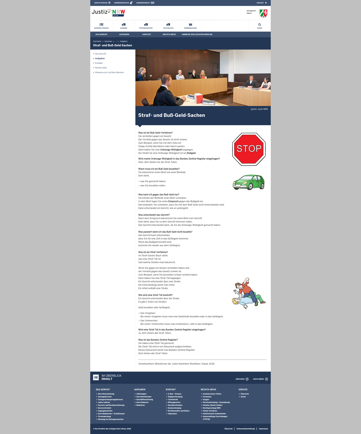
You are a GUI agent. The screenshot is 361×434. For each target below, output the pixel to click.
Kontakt (260, 3)
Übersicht (245, 394)
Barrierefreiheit (143, 3)
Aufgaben (124, 34)
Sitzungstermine (105, 397)
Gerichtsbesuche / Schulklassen (111, 414)
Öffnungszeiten (146, 28)
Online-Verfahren (210, 411)
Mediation (140, 405)
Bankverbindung (174, 408)
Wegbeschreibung (175, 397)
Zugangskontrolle (105, 411)
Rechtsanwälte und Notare (179, 411)
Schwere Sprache (101, 28)
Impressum (172, 414)
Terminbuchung (190, 28)
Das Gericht (101, 34)
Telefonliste (168, 28)
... (116, 41)
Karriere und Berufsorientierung (111, 405)
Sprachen (108, 41)
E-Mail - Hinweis (174, 394)
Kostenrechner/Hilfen (212, 394)
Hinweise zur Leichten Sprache (197, 34)
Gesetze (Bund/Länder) (212, 405)
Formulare (207, 397)
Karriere (123, 28)
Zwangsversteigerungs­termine (110, 399)
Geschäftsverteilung (144, 399)
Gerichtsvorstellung (106, 394)
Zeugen (206, 399)
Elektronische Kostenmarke (214, 414)
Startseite (97, 41)
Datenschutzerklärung (246, 429)
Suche (259, 28)
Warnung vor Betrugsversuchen (110, 419)
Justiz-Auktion (104, 402)
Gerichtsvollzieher (143, 397)
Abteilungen (141, 394)
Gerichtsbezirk (142, 402)
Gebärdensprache (121, 3)
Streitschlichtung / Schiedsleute (216, 402)
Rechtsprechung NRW (212, 408)
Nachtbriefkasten (175, 405)
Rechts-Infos (169, 34)
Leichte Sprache (100, 3)
